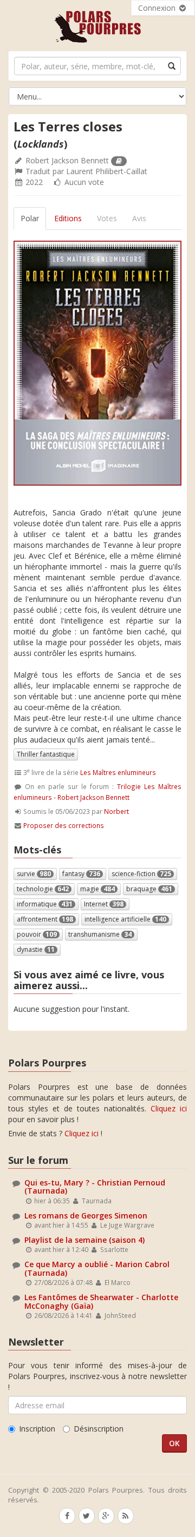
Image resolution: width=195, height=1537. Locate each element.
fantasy (81, 873)
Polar (30, 218)
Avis (139, 218)
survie (34, 873)
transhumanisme (100, 934)
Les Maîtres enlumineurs (118, 772)
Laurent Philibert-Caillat (106, 171)
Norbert (116, 811)
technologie (43, 888)
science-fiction (141, 873)
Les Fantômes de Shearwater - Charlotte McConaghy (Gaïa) (101, 1301)
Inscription (37, 1428)
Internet (103, 904)
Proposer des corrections (63, 825)
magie (97, 888)
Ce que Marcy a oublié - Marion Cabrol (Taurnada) (97, 1268)
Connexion (158, 8)
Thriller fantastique (46, 754)
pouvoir (37, 934)
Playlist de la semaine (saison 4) (84, 1240)
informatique (45, 904)
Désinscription (98, 1428)
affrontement (45, 919)
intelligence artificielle (125, 919)
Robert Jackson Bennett (67, 160)
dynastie (36, 949)
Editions (68, 218)
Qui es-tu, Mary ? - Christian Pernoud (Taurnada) (94, 1186)
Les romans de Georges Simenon (85, 1215)
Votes (107, 218)
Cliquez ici (169, 1108)
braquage (149, 888)
